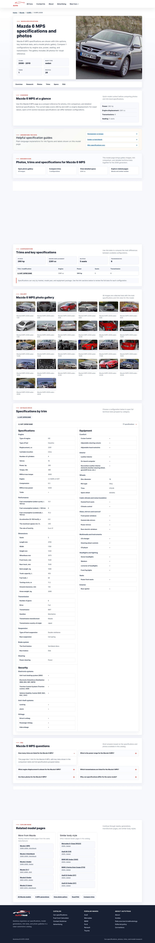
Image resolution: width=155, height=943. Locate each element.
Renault (87, 927)
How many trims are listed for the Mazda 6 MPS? (36, 753)
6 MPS (29, 12)
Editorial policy (121, 924)
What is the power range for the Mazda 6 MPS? (97, 753)
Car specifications (60, 915)
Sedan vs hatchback (112, 139)
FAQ (63, 84)
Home (15, 12)
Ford (86, 924)
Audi (86, 915)
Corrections (119, 927)
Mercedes (88, 918)
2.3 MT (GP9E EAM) (24, 273)
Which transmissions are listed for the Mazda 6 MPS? (99, 769)
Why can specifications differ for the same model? (98, 777)
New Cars (74, 4)
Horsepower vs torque (112, 134)
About (117, 915)
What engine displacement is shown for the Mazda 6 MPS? (39, 769)
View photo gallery (60, 897)
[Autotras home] (21, 914)
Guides (118, 918)
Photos (39, 84)
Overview (18, 84)
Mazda (22, 12)
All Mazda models (24, 897)
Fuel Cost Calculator (61, 918)
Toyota (87, 931)
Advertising (57, 924)
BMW (86, 921)
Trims (48, 84)
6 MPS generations (42, 897)
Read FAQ (75, 897)
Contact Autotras (59, 921)
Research (29, 84)
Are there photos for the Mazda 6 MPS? (32, 777)
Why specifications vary (112, 145)
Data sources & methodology (126, 921)
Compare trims (89, 897)
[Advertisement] (77, 213)
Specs (56, 84)
